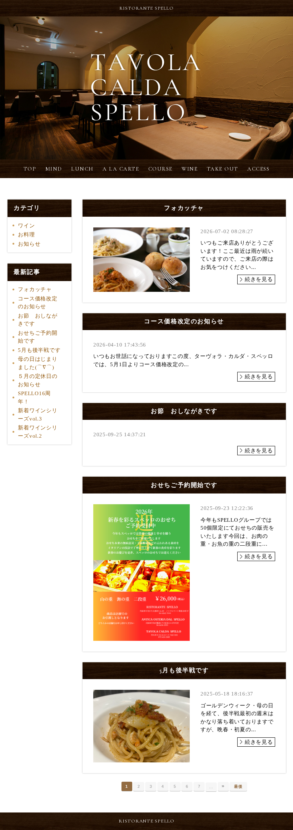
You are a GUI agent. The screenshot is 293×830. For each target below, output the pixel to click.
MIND (53, 169)
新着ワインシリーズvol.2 (37, 432)
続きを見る (259, 279)
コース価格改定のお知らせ (37, 303)
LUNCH (82, 169)
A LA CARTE (121, 169)
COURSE (160, 169)
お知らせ (29, 244)
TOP (30, 169)
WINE (190, 169)
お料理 (26, 234)
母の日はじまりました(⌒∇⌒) (37, 363)
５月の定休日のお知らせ (37, 380)
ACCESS (258, 169)
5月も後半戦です (39, 350)
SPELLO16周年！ (34, 397)
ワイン (26, 226)
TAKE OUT (222, 169)
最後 (238, 786)
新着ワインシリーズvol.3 (37, 415)
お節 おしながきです (37, 320)
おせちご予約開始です (37, 337)
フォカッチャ (35, 289)
